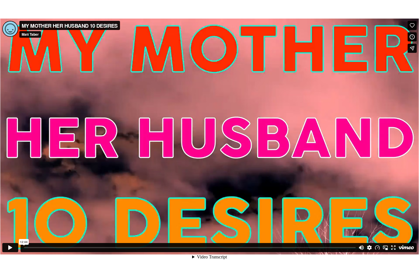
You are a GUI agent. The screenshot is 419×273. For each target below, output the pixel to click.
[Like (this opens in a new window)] (412, 25)
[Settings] (369, 247)
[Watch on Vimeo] (406, 247)
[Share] (412, 48)
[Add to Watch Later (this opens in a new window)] (412, 36)
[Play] (10, 247)
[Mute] (361, 247)
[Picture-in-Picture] (385, 247)
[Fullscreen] (393, 247)
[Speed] (377, 247)
